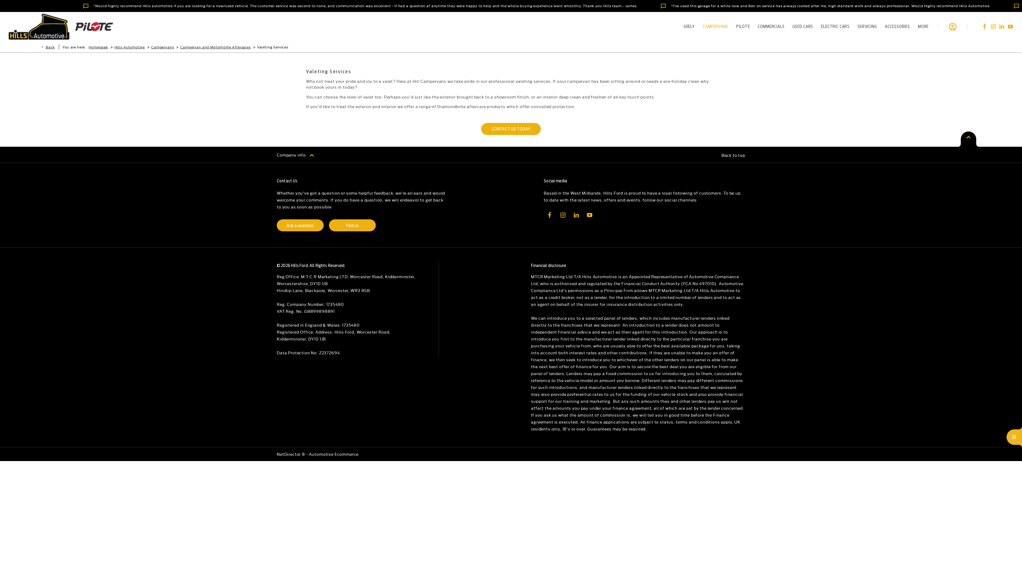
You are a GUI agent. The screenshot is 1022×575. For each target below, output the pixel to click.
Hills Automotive (129, 46)
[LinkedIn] (1001, 26)
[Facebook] (984, 26)
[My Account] (952, 26)
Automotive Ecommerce (333, 454)
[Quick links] (1014, 437)
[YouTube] (1010, 26)
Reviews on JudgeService (28, 5)
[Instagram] (993, 26)
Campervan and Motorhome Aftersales (215, 46)
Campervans (162, 46)
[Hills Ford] (39, 26)
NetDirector (289, 454)
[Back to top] (968, 139)
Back (50, 46)
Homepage (98, 46)
